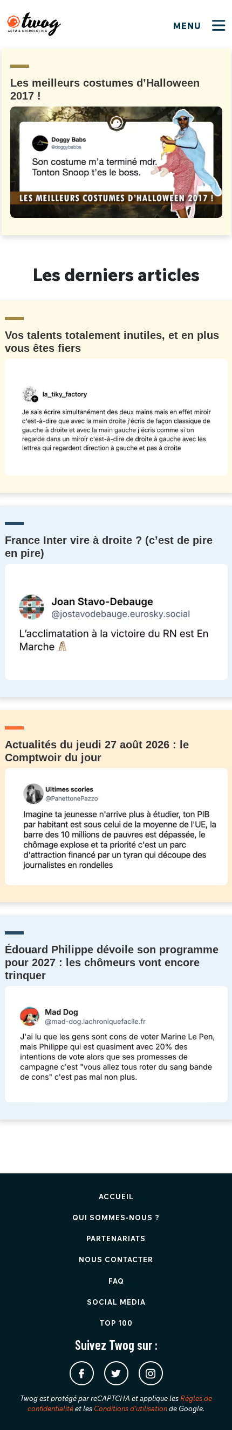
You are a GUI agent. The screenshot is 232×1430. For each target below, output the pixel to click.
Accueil (116, 1196)
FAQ (116, 1281)
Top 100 (116, 1323)
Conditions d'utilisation (130, 1408)
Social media (116, 1302)
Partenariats (116, 1238)
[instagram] (151, 1373)
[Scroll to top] (207, 1405)
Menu (188, 25)
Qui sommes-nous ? (116, 1217)
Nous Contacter (116, 1259)
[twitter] (116, 1373)
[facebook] (82, 1373)
